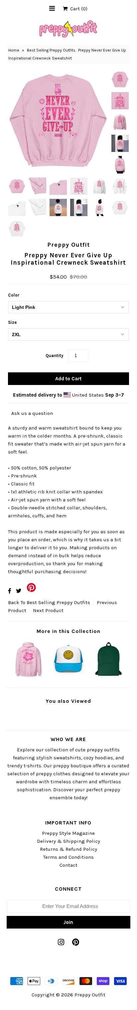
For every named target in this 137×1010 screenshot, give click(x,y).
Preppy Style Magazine (68, 833)
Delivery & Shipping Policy (68, 841)
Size (12, 322)
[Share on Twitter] (18, 591)
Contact (68, 865)
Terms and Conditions (68, 857)
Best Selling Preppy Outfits (51, 50)
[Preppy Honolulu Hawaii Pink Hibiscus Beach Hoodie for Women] (28, 677)
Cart (77, 9)
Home (13, 50)
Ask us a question (32, 413)
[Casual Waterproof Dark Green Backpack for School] (109, 677)
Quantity (55, 355)
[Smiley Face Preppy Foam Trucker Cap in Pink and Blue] (68, 677)
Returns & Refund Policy (68, 849)
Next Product (48, 610)
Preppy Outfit (89, 995)
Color (14, 295)
